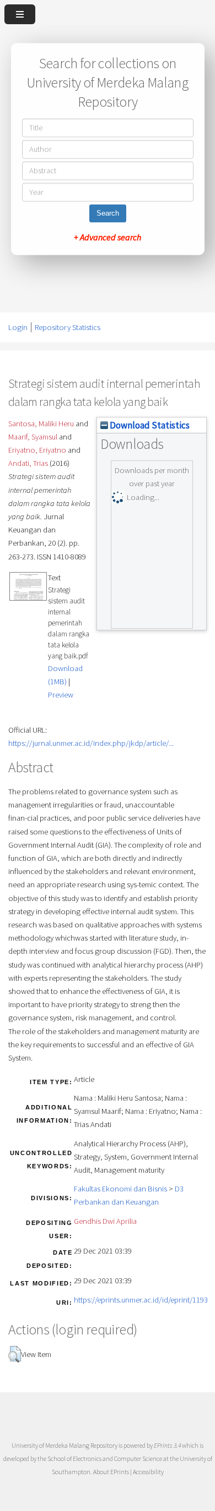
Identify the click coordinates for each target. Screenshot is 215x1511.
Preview (60, 695)
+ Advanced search (107, 237)
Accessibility (148, 1472)
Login (18, 327)
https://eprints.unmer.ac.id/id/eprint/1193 (141, 1300)
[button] (14, 1354)
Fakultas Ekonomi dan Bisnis (120, 1189)
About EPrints (111, 1472)
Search (107, 214)
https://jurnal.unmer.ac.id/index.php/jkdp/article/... (91, 743)
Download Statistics (149, 425)
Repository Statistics (67, 327)
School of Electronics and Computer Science (104, 1458)
